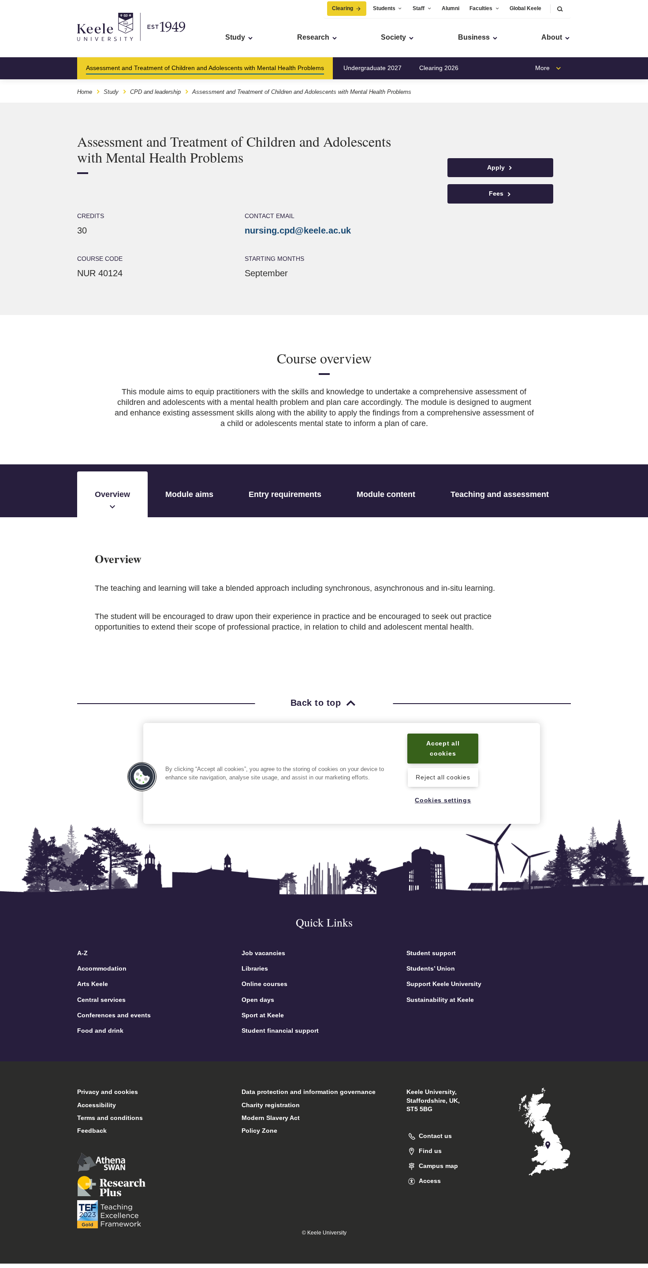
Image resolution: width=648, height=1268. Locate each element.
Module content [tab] (386, 494)
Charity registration (271, 1105)
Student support (431, 953)
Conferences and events (114, 1015)
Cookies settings (443, 800)
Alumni (450, 8)
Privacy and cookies (107, 1091)
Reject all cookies (443, 777)
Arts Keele (92, 983)
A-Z (82, 953)
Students (384, 8)
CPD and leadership (155, 92)
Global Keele (525, 8)
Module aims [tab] (189, 494)
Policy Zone (259, 1130)
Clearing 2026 (438, 67)
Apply (496, 167)
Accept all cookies (442, 748)
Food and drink (100, 1030)
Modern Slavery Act (271, 1117)
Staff (419, 8)
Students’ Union (430, 968)
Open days (258, 999)
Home (84, 92)
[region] (341, 773)
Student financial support (280, 1030)
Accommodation (102, 968)
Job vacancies (263, 953)
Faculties (480, 8)
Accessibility (96, 1105)
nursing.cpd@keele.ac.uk (298, 230)
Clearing (342, 8)
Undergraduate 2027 (372, 67)
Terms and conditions (110, 1117)
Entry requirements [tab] (285, 494)
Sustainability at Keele (440, 999)
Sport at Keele (263, 1015)
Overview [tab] (112, 494)
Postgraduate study (503, 67)
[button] (559, 8)
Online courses (264, 983)
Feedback (92, 1130)
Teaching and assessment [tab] (500, 494)
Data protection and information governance (309, 1091)
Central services (101, 999)
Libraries (255, 968)
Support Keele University (443, 983)
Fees (497, 193)
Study (111, 92)
